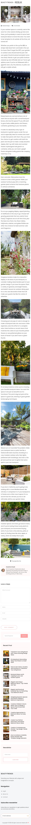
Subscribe (16, 759)
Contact (5, 797)
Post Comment (9, 627)
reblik (18, 2)
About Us (5, 794)
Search (24, 636)
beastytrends (7, 2)
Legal (4, 791)
